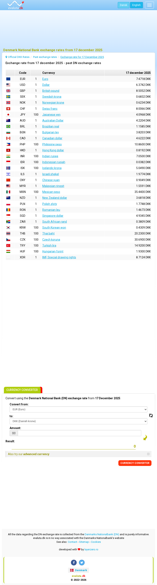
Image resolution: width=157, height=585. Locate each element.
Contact (72, 541)
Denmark (80, 570)
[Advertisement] (78, 29)
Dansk (123, 5)
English (136, 5)
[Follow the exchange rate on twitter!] (82, 562)
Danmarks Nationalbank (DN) (102, 534)
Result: (10, 441)
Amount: (15, 428)
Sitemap (84, 541)
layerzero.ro (91, 549)
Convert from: (19, 404)
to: (11, 416)
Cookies (96, 541)
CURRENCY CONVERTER (134, 463)
